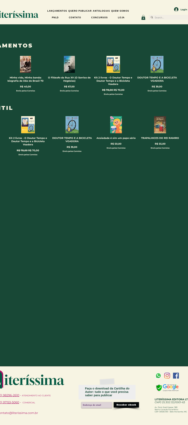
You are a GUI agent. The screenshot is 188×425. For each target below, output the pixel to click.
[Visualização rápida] (25, 64)
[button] (143, 17)
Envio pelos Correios (25, 91)
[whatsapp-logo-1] (158, 376)
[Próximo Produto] (183, 63)
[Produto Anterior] (2, 123)
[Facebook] (176, 376)
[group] (94, 135)
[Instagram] (167, 376)
